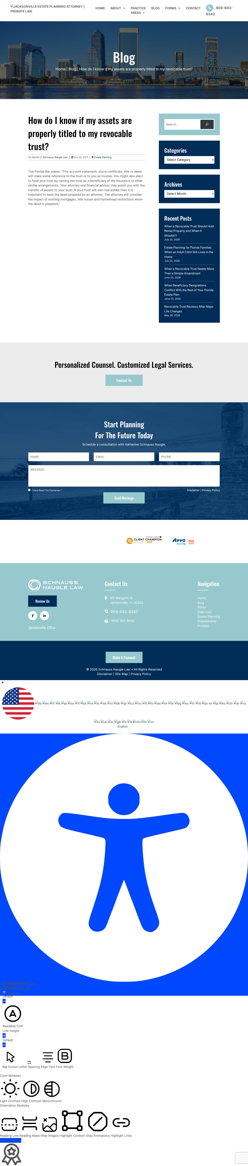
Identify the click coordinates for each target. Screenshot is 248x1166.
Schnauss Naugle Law (55, 157)
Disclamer (193, 490)
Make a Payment (124, 657)
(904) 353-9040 (122, 621)
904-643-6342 (124, 611)
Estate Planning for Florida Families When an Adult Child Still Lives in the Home (188, 252)
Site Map (121, 674)
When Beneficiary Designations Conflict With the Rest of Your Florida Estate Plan (189, 289)
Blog (155, 8)
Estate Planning (102, 157)
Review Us (42, 601)
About (115, 8)
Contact (193, 8)
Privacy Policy (211, 490)
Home (100, 8)
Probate (203, 626)
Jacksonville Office (42, 627)
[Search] (207, 124)
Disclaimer (105, 674)
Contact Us (124, 380)
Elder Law (205, 612)
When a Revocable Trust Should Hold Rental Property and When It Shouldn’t (189, 230)
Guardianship (207, 621)
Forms (170, 8)
